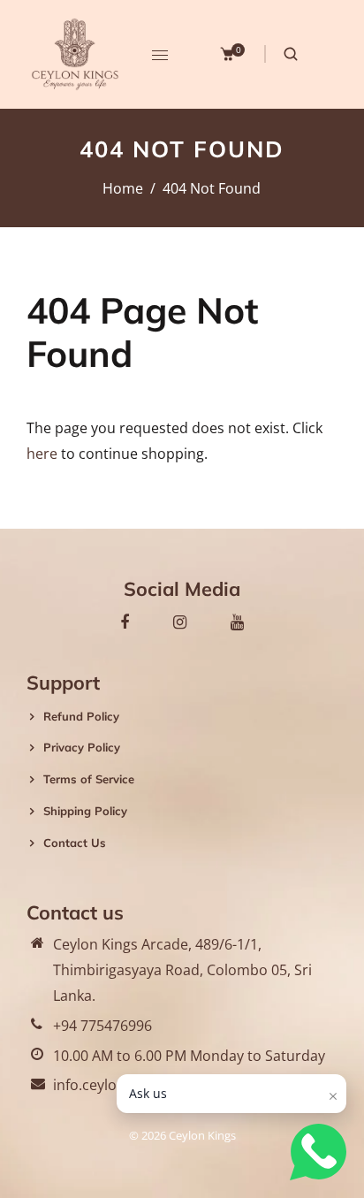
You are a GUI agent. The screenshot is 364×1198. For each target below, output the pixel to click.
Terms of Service (88, 779)
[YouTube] (237, 621)
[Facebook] (124, 621)
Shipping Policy (85, 811)
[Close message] (333, 1096)
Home (122, 188)
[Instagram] (180, 621)
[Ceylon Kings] (75, 53)
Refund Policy (81, 716)
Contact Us (74, 843)
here (42, 453)
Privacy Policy (81, 747)
